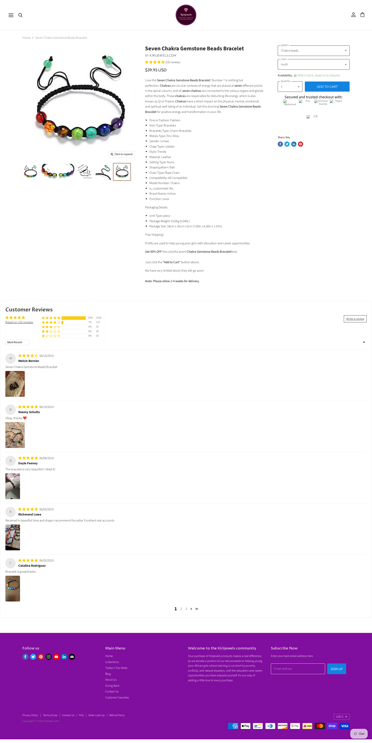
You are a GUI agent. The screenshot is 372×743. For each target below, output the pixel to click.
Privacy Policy (30, 715)
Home (26, 38)
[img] (28, 356)
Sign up (337, 669)
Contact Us (112, 691)
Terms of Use (50, 715)
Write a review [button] (355, 319)
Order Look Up (96, 715)
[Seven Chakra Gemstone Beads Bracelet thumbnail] (121, 171)
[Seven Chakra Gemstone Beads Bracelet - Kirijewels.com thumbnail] (30, 171)
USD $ (339, 717)
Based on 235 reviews (19, 322)
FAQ (81, 715)
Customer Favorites (117, 697)
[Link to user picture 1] (15, 384)
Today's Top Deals (116, 668)
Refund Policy (117, 715)
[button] (155, 62)
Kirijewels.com (163, 55)
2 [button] (181, 609)
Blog (108, 674)
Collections (112, 662)
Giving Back (112, 686)
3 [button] (186, 609)
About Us (110, 680)
